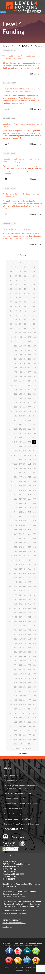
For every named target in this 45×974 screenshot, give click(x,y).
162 (34, 376)
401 (29, 551)
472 (24, 604)
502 (24, 626)
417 (20, 564)
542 (15, 656)
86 (16, 324)
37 (11, 289)
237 (20, 433)
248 (15, 442)
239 (29, 433)
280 (24, 464)
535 (11, 652)
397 (11, 551)
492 (34, 617)
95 (29, 328)
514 (24, 634)
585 (20, 687)
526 (24, 643)
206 (15, 411)
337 (11, 508)
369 (20, 529)
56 (16, 302)
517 (11, 639)
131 (29, 354)
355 (11, 521)
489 (20, 617)
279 (20, 464)
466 (24, 599)
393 (20, 547)
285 (20, 468)
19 (11, 276)
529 (11, 648)
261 (20, 451)
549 (20, 661)
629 (29, 717)
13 (11, 271)
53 (29, 298)
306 (34, 481)
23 (29, 276)
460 (24, 595)
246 (34, 438)
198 (34, 403)
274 (24, 459)
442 (24, 582)
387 (20, 543)
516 (34, 634)
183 (20, 394)
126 (34, 350)
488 (15, 617)
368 (15, 529)
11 (29, 267)
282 (34, 464)
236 (15, 433)
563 (29, 669)
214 (24, 416)
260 (15, 451)
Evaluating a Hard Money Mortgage (17, 793)
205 (11, 411)
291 (20, 473)
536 (15, 652)
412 (24, 560)
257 (29, 446)
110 (15, 341)
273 (20, 459)
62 (16, 306)
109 (11, 341)
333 (20, 503)
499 (11, 626)
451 (11, 591)
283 (11, 468)
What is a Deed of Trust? (13, 809)
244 (24, 438)
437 (29, 578)
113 (29, 341)
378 (34, 534)
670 (27, 748)
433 (11, 578)
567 (20, 674)
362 (15, 525)
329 (29, 499)
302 (15, 481)
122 (15, 350)
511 (11, 634)
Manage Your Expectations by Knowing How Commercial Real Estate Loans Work (21, 89)
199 (11, 407)
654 (34, 735)
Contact (19, 968)
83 (29, 320)
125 (29, 350)
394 (24, 547)
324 (34, 494)
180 (34, 389)
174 (34, 385)
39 (20, 289)
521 (29, 639)
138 (34, 359)
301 (11, 481)
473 (29, 604)
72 (34, 311)
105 (20, 337)
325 (11, 499)
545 (29, 656)
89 (29, 324)
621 (20, 713)
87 (20, 324)
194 (15, 403)
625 (11, 717)
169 (11, 385)
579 (20, 682)
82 (25, 320)
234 (34, 429)
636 (34, 722)
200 (15, 407)
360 (34, 521)
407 (29, 556)
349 (11, 516)
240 (34, 433)
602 (15, 700)
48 (34, 293)
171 (20, 385)
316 (24, 490)
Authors (27, 46)
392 (15, 547)
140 (15, 363)
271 (11, 459)
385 (11, 543)
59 (29, 302)
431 (29, 573)
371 (29, 529)
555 (20, 665)
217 (11, 420)
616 (24, 709)
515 (29, 634)
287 (29, 468)
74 (16, 315)
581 (29, 682)
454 (24, 591)
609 (20, 704)
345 (20, 512)
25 (11, 280)
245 (29, 438)
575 (29, 678)
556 (24, 665)
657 (20, 739)
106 (24, 337)
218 (15, 420)
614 (15, 709)
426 (34, 569)
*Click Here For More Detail (14, 923)
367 (11, 529)
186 (34, 394)
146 (15, 368)
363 (20, 525)
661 (11, 744)
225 (20, 424)
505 (11, 630)
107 (29, 337)
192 (34, 398)
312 (34, 486)
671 (31, 748)
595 (11, 696)
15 (20, 271)
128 (15, 354)
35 (29, 285)
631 (11, 722)
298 (24, 477)
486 (34, 613)
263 (29, 451)
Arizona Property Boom (13, 780)
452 (15, 591)
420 (34, 564)
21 (20, 276)
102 (34, 333)
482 (15, 613)
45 (20, 293)
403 (11, 556)
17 (29, 271)
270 (34, 455)
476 (15, 608)
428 (15, 573)
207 (20, 411)
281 (29, 464)
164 (15, 381)
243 (20, 438)
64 (25, 306)
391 (11, 547)
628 (24, 717)
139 (11, 363)
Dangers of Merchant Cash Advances (18, 229)
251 (29, 442)
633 (20, 722)
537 (20, 652)
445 (11, 586)
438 (34, 578)
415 (11, 564)
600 (34, 696)
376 (24, 534)
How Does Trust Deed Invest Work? (18, 819)
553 (11, 665)
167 (29, 381)
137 (29, 359)
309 (20, 486)
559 (11, 669)
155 (29, 372)
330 (34, 499)
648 (34, 731)
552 (34, 661)
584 (15, 687)
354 (34, 516)
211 (11, 416)
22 (25, 276)
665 (29, 744)
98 (16, 333)
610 (24, 704)
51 (20, 298)
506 (15, 630)
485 (29, 613)
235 (11, 433)
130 (24, 354)
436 (24, 578)
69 (20, 311)
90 (34, 324)
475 (11, 608)
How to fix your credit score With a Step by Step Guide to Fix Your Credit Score (20, 787)
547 (11, 661)
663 (20, 744)
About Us (20, 970)
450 (34, 586)
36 (34, 285)
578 (15, 682)
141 (20, 363)
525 (20, 643)
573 (20, 678)
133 (11, 359)
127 (11, 354)
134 (15, 359)
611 (29, 704)
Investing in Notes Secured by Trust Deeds (21, 803)
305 (29, 481)
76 (25, 315)
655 (11, 739)
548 (15, 661)
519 (20, 639)
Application (7, 927)
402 (34, 551)
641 (29, 726)
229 (11, 429)
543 (20, 656)
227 (29, 424)
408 (34, 556)
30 (34, 280)
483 (20, 613)
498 (34, 621)
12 (34, 267)
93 (20, 328)
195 (20, 403)
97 (11, 333)
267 (20, 455)
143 (29, 363)
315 (20, 490)
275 (29, 459)
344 (15, 512)
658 (24, 739)
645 (20, 731)
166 (24, 381)
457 (11, 595)
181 (11, 394)
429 (20, 573)
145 (11, 368)
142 (24, 363)
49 (11, 298)
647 (29, 731)
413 (29, 560)
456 (34, 591)
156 (34, 372)
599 (29, 696)
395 (29, 547)
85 (11, 324)
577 (11, 682)
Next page (22, 753)
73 (11, 315)
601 (11, 700)
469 (11, 604)
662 (15, 744)
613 (11, 709)
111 (20, 341)
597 (20, 696)
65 (29, 306)
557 (29, 665)
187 (11, 398)
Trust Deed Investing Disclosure (16, 814)
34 (25, 285)
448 (24, 586)
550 (24, 661)
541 (11, 656)
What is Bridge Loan (12, 775)
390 (34, 543)
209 (29, 411)
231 (20, 429)
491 (29, 617)
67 (11, 311)
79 (11, 320)
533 (29, 648)
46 (25, 293)
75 (20, 315)
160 (24, 376)
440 (15, 582)
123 (20, 350)
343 (11, 512)
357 (20, 521)
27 (20, 280)
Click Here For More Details (14, 896)
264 (34, 451)
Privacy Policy (18, 946)
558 (34, 665)
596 (15, 696)
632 (15, 722)
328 (24, 499)
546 (34, 656)
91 (11, 328)
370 (24, 529)
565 (11, 674)
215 (29, 416)
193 (11, 403)
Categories (6, 46)
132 (34, 354)
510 (34, 630)
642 (34, 726)
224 (15, 424)
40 (25, 289)
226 (24, 424)
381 (20, 538)
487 (11, 617)
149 (29, 368)
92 (16, 328)
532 (24, 648)
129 (20, 354)
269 (29, 455)
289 (11, 473)
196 (24, 403)
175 (11, 389)
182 (15, 394)
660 (34, 739)
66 (34, 306)
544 (24, 656)
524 (15, 643)
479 (29, 608)
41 (29, 289)
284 (15, 468)
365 (29, 525)
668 (17, 748)
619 (11, 713)
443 (29, 582)
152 (15, 372)
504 (34, 626)
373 (11, 534)
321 (20, 494)
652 (24, 735)
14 (16, 271)
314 (15, 490)
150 (34, 368)
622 (24, 713)
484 (24, 613)
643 (11, 731)
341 (29, 508)
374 (15, 534)
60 (34, 302)
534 (34, 648)
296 (15, 477)
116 (15, 346)
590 (15, 691)
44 (16, 293)
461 (29, 595)
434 (15, 578)
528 (34, 643)
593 (29, 691)
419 (29, 564)
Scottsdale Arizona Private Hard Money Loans (22, 824)
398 (15, 551)
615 (20, 709)
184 (24, 394)
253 (11, 446)
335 (29, 503)
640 (24, 726)
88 (25, 324)
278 (15, 464)
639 (20, 726)
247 (11, 442)
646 (24, 731)
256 (24, 446)
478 (24, 608)
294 (34, 473)
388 (24, 543)
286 (24, 468)
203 (29, 407)
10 (25, 267)
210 (34, 411)
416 (15, 564)
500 (15, 626)
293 (29, 473)
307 (11, 486)
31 (11, 285)
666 (34, 744)
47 (29, 293)
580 (24, 682)
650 (15, 735)
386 (15, 543)
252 (34, 442)
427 (11, 573)
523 (11, 643)
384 (34, 538)
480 (34, 608)
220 (24, 420)
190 (24, 398)
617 (29, 709)
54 (34, 298)
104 (15, 337)
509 (29, 630)
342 (34, 508)
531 (20, 648)
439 (11, 582)
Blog (27, 970)
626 (15, 717)
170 (15, 385)
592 (24, 691)
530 (15, 648)
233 (29, 429)
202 (24, 407)
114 (34, 341)
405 (20, 556)
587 (29, 687)
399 (20, 551)
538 (24, 652)
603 (20, 700)
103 (11, 337)
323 (29, 494)
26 (16, 280)
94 (25, 328)
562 (24, 669)
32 (16, 285)
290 (15, 473)
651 (20, 735)
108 (34, 337)
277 (11, 464)
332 (15, 503)
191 (29, 398)
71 (29, 311)
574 (24, 678)
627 (20, 717)
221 (29, 420)
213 (20, 416)
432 (34, 573)
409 (11, 560)
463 (11, 599)
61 (11, 306)
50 (16, 298)
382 (24, 538)
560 (15, 669)
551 (29, 661)
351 (20, 516)
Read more (36, 74)
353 (29, 516)
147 (20, 368)
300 (34, 477)
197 (29, 403)
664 (24, 744)
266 (15, 455)
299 (29, 477)
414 (34, 560)
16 (25, 271)
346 (24, 512)
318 (34, 490)
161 (29, 376)
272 (15, 459)
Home (5, 968)
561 (20, 669)
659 (29, 739)
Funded (28, 968)
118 (24, 346)
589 (11, 691)
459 (20, 595)
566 (15, 674)
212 (15, 416)
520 (24, 639)
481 (11, 613)
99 (20, 333)
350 (15, 516)
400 (24, 551)
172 (24, 385)
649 (11, 735)
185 (29, 394)
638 (15, 726)
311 (29, 486)
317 (29, 490)
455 (29, 591)
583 (11, 687)
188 (15, 398)
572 (15, 678)
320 (15, 494)
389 (29, 543)
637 (11, 726)
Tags (16, 46)
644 (15, 731)
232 (24, 429)
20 (16, 276)
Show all (39, 46)
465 (20, 599)
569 (29, 674)
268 (24, 455)
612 (34, 704)
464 (15, 599)
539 (29, 652)
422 (15, 569)
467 (29, 599)
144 (34, 363)
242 (15, 438)
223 (11, 424)
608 (15, 704)
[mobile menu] (42, 5)
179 (29, 389)
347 (29, 512)
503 (29, 626)
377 (29, 534)
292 (24, 473)
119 (29, 346)
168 (34, 381)
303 (20, 481)
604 (24, 700)
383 (29, 538)
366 (34, 525)
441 (20, 582)
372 (34, 529)
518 (15, 639)
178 (24, 389)
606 (34, 700)
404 (15, 556)
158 (15, 376)
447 (20, 586)
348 (34, 512)
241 (11, 438)
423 (20, 569)
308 (15, 486)
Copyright (8, 946)
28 (25, 280)
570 (34, 674)
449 (29, 586)
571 (11, 678)
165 (20, 381)
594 (34, 691)
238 (24, 433)
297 (20, 477)
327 (20, 499)
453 (20, 591)
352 (24, 516)
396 (34, 547)
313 (11, 490)
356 (15, 521)
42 (34, 289)
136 (24, 359)
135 (20, 359)
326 (15, 499)
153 (20, 372)
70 (25, 311)
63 (20, 306)
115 (11, 346)
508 (24, 630)
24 (34, 276)
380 (15, 538)
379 (11, 538)
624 (34, 713)
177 (20, 389)
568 (24, 674)
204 (34, 407)
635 (29, 722)
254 (15, 446)
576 (34, 678)
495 (20, 621)
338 (15, 508)
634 (24, 722)
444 (34, 582)
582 (34, 682)
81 (20, 320)
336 (34, 503)
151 (11, 372)
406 (24, 556)
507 (20, 630)
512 (15, 634)
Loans (12, 968)
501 (20, 626)
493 (11, 621)
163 (11, 381)
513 (20, 634)
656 (15, 739)
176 (15, 389)
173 (29, 385)
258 (34, 446)
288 (34, 468)
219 (20, 420)
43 (11, 293)
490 (24, 617)
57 (20, 302)
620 (15, 713)
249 (20, 442)
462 (34, 595)
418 (24, 564)
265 (11, 455)
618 (34, 709)
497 (29, 621)
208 (24, 411)
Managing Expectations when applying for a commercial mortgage (20, 160)
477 (20, 608)
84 (34, 320)
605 (29, 700)
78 (34, 315)
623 (29, 713)
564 (34, 669)
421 (11, 569)
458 (15, 595)
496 (24, 621)
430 (24, 573)
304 (24, 481)
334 (24, 503)
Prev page (23, 255)
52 (25, 298)
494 (15, 621)
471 (20, 604)
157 (11, 376)
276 (34, 459)
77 (29, 315)
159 (20, 376)
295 (11, 477)
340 (24, 508)
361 (11, 525)
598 (24, 696)
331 (11, 503)
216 (34, 416)
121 (11, 350)
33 (20, 285)
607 (11, 704)
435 (20, 578)
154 (24, 372)
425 (29, 569)
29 (29, 280)
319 (11, 494)
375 (20, 534)
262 (24, 451)
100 (24, 333)
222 (34, 420)
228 (34, 424)
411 (20, 560)
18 (34, 271)
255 (20, 446)
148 (24, 368)
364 (24, 525)
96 (34, 328)
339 (20, 508)
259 (11, 451)
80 (16, 320)
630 (34, 717)
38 (16, 289)
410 (15, 560)
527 (29, 643)
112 (24, 341)
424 (24, 569)
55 (11, 302)
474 (34, 604)
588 (34, 687)
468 (34, 599)
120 (34, 346)
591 (20, 691)
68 (16, 311)
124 (24, 350)
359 (29, 521)
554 (15, 665)
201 (20, 407)
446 (15, 586)
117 (20, 346)
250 (24, 442)
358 (24, 521)
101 (29, 333)
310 (24, 486)
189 (20, 398)
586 (24, 687)
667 (13, 748)
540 (34, 652)
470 (15, 604)
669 (22, 748)
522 (34, 639)
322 (24, 494)
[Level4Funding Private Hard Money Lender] (21, 5)
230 (15, 429)
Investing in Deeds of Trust (14, 798)
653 (29, 735)
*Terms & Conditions (33, 946)
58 (25, 302)
